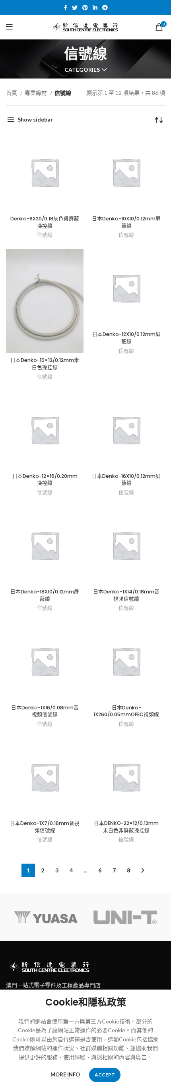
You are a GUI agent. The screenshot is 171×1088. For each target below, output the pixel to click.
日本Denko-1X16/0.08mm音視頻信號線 (45, 711)
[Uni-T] (125, 917)
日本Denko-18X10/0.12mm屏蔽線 (44, 595)
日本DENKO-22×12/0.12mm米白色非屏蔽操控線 (126, 827)
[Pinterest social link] (85, 7)
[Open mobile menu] (9, 27)
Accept (105, 1075)
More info (65, 1074)
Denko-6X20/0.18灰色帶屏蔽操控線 (44, 222)
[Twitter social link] (75, 7)
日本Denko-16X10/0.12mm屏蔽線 (126, 480)
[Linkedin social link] (95, 7)
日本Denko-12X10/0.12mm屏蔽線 (126, 338)
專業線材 (36, 92)
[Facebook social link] (65, 7)
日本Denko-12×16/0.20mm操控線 (45, 480)
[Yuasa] (46, 917)
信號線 (44, 235)
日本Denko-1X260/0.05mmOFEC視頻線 (126, 711)
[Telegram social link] (105, 7)
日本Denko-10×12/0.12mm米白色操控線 (44, 364)
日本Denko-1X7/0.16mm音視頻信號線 (45, 827)
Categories (82, 70)
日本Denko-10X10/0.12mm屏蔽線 (126, 222)
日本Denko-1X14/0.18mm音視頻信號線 (126, 595)
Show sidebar (35, 119)
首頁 (12, 92)
